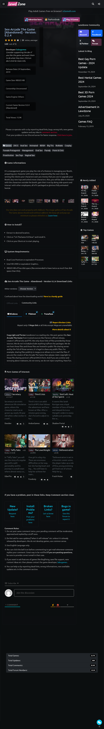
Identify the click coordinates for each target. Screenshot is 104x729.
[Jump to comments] (99, 722)
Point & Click (58, 150)
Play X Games (70, 19)
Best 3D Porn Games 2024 (86, 94)
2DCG (15, 145)
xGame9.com (69, 11)
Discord (83, 34)
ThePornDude (54, 19)
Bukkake (59, 145)
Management (27, 150)
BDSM (42, 145)
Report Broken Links (62, 322)
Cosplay (68, 145)
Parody (48, 150)
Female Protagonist (11, 150)
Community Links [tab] (29, 302)
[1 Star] (6, 40)
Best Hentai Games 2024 (89, 79)
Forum (95, 43)
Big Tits (50, 145)
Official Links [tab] (12, 303)
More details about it (61, 329)
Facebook (96, 34)
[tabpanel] (39, 313)
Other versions (11, 289)
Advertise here (33, 19)
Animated (34, 145)
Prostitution (8, 155)
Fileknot (32, 314)
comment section (49, 132)
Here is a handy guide (53, 296)
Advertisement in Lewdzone (88, 109)
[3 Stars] (12, 40)
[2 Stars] (9, 40)
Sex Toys (19, 155)
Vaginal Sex (30, 155)
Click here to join (64, 135)
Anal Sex (23, 145)
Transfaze (48, 314)
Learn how (52, 215)
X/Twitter (84, 43)
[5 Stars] (18, 40)
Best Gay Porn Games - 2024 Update (86, 63)
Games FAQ (85, 121)
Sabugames (21, 49)
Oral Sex (39, 150)
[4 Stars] (15, 40)
